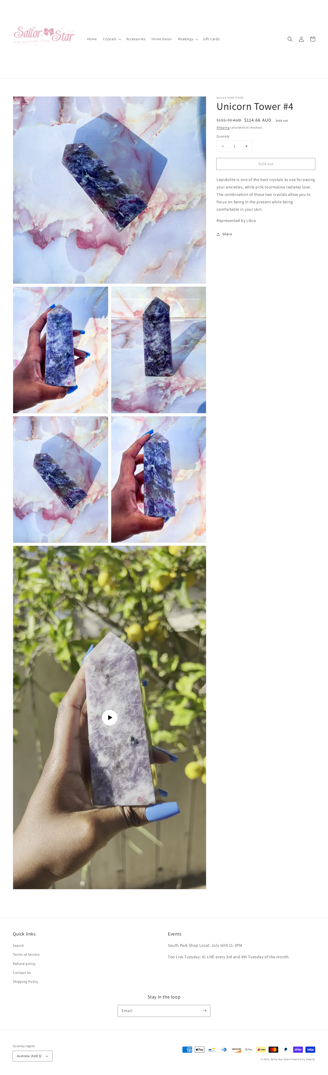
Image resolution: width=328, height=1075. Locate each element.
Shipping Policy (25, 981)
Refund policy (24, 963)
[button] (290, 39)
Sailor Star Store (280, 1059)
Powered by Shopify (303, 1059)
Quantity (223, 136)
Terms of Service (26, 954)
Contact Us (22, 972)
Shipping (223, 127)
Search (18, 945)
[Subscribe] (204, 1010)
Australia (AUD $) (29, 1056)
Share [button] (227, 234)
